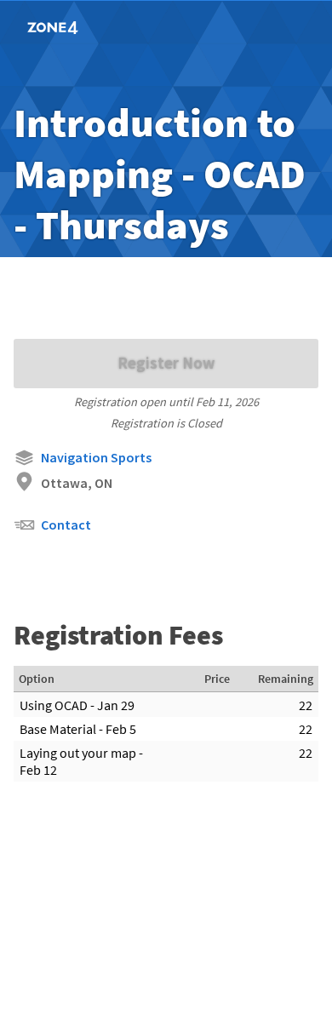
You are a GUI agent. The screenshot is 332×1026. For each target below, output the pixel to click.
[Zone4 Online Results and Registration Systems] (78, 27)
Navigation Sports (96, 457)
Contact (66, 524)
